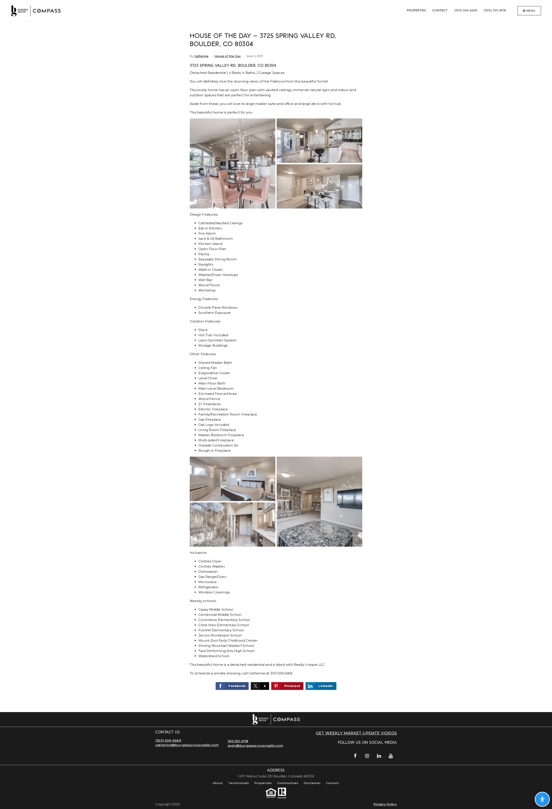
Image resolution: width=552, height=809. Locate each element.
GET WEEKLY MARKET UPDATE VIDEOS (356, 733)
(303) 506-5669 (168, 740)
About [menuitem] (218, 783)
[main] (276, 367)
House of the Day (227, 56)
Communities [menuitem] (287, 783)
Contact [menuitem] (440, 10)
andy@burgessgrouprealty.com (255, 746)
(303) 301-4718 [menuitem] (495, 10)
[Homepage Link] (36, 10)
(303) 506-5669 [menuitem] (465, 10)
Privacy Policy (385, 804)
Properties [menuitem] (416, 10)
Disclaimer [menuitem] (312, 783)
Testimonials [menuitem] (238, 783)
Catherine (201, 56)
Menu (530, 10)
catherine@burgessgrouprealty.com (187, 745)
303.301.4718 (238, 741)
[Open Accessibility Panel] (542, 799)
